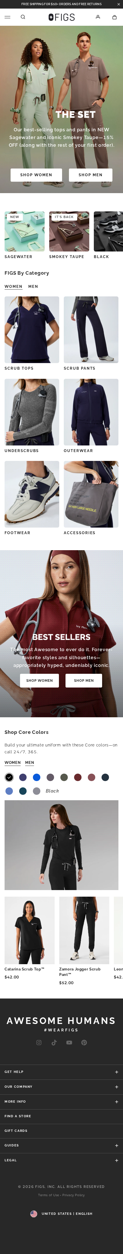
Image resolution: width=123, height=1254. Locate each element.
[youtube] (69, 1043)
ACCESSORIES (80, 533)
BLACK (101, 257)
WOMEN (13, 762)
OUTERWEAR (78, 451)
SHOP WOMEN (36, 175)
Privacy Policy (73, 1195)
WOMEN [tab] (14, 286)
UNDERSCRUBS (22, 451)
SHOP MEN (91, 175)
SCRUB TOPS (19, 368)
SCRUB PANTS (80, 368)
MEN (29, 762)
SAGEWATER (19, 257)
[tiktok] (54, 1043)
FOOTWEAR (18, 533)
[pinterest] (84, 1043)
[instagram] (39, 1043)
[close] (119, 4)
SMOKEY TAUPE (66, 257)
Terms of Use (48, 1195)
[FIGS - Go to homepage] (61, 17)
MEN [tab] (33, 286)
